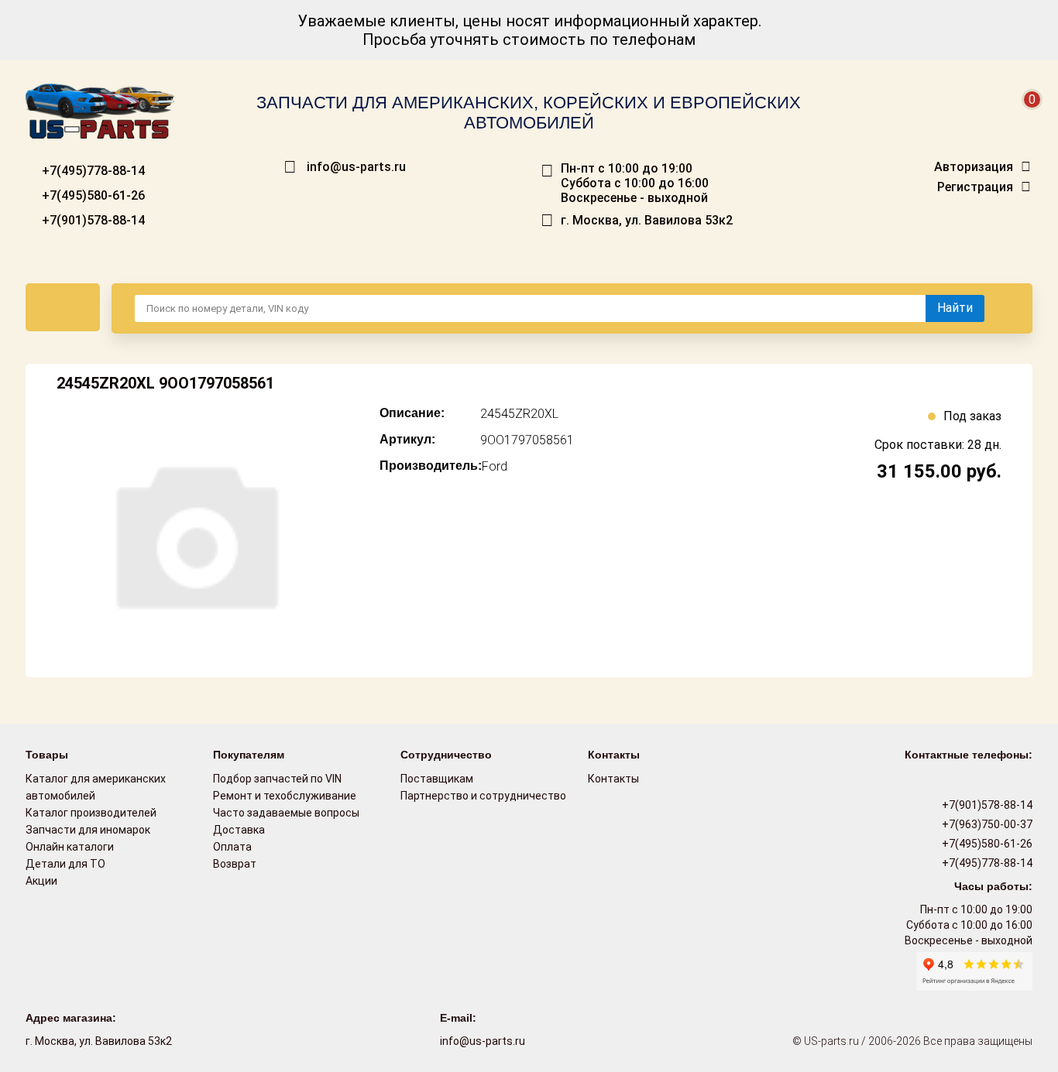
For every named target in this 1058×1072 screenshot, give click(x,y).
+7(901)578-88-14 (92, 220)
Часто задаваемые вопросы (286, 813)
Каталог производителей (91, 813)
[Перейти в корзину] (1021, 118)
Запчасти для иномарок (88, 830)
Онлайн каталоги (70, 847)
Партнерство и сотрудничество (483, 795)
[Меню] (63, 307)
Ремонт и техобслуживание (284, 795)
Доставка (239, 830)
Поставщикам (436, 778)
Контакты (613, 778)
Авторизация (973, 167)
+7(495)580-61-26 (92, 195)
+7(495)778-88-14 (92, 170)
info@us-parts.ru (356, 167)
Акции (41, 881)
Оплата (232, 847)
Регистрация (975, 187)
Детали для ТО (65, 864)
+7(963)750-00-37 (985, 824)
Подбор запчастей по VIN (277, 778)
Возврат (234, 864)
